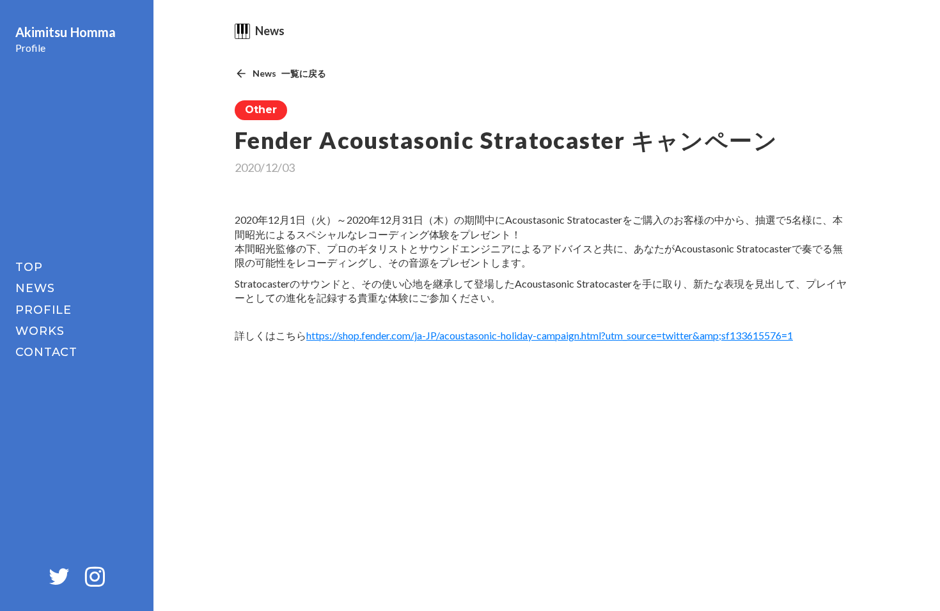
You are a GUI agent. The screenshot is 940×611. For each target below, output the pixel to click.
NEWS (35, 288)
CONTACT (46, 352)
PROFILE (43, 310)
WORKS (40, 331)
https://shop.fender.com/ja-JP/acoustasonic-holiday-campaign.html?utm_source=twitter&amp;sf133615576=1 (549, 335)
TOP (29, 267)
